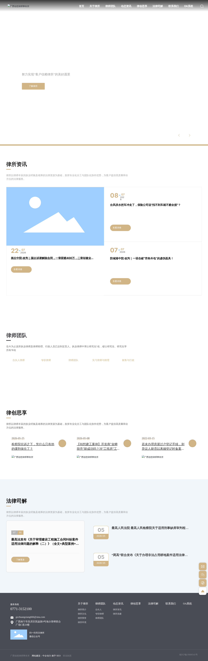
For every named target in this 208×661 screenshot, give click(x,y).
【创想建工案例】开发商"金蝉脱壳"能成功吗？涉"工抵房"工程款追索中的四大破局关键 (98, 448)
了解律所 (33, 86)
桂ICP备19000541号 (188, 655)
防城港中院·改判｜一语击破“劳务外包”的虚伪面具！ (142, 258)
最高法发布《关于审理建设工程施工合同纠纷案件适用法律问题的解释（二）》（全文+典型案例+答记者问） (45, 544)
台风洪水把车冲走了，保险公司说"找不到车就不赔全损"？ (145, 204)
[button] (20, 136)
